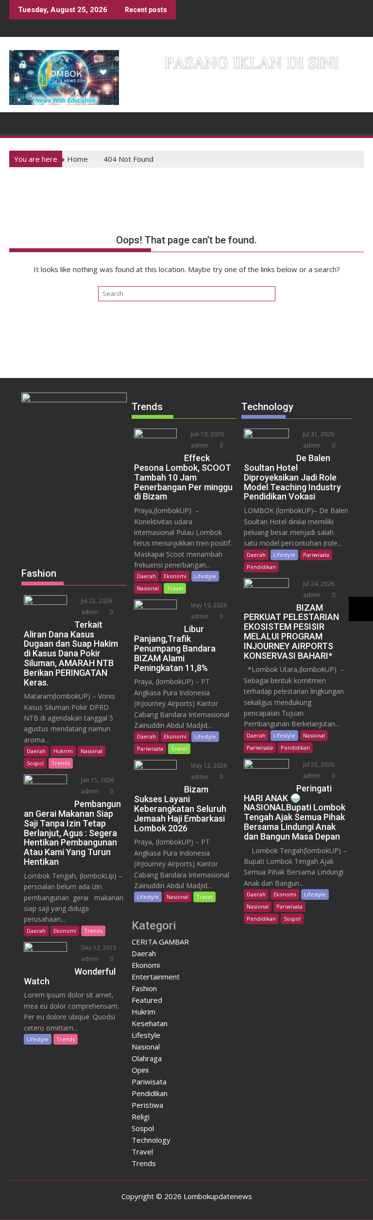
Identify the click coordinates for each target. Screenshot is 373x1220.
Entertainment (156, 976)
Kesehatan (150, 1023)
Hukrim (63, 751)
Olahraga (147, 1058)
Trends (60, 763)
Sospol (35, 763)
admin (89, 612)
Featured (147, 1000)
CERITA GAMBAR (160, 941)
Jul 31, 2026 (318, 434)
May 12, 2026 (208, 765)
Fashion (144, 988)
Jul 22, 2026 (96, 601)
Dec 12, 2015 (98, 948)
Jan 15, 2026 (97, 780)
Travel (175, 588)
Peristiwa (147, 1105)
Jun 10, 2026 (206, 434)
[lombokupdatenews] (19, 122)
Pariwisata (150, 748)
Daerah (36, 751)
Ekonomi (64, 930)
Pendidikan (150, 1093)
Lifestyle (38, 1039)
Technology (151, 1140)
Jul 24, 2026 (318, 584)
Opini (140, 1070)
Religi (141, 1116)
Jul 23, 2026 (318, 764)
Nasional (91, 751)
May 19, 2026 (208, 605)
